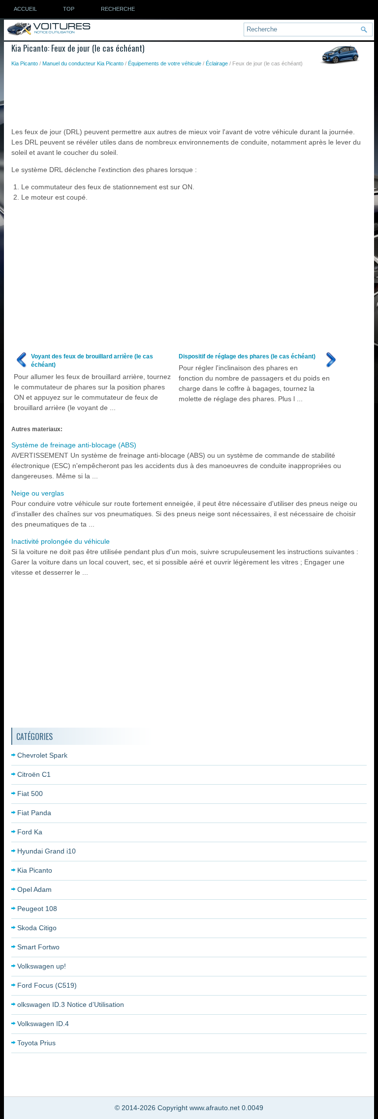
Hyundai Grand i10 (46, 851)
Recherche (118, 9)
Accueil (25, 9)
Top (68, 9)
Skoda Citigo (37, 928)
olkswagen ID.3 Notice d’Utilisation (70, 1004)
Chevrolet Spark (42, 755)
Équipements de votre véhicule (164, 63)
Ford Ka (29, 832)
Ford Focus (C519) (47, 985)
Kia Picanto (24, 63)
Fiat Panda (34, 813)
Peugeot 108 (37, 909)
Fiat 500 (30, 793)
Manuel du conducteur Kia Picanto (83, 63)
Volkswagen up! (41, 966)
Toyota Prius (36, 1043)
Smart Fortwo (38, 947)
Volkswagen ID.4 (43, 1024)
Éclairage (217, 63)
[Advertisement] (190, 95)
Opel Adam (34, 889)
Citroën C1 (34, 774)
